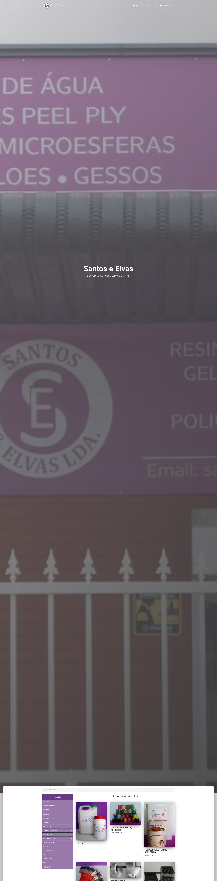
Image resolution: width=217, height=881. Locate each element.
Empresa (137, 5)
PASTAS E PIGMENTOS (50, 838)
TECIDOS (46, 810)
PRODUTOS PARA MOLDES (51, 830)
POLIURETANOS (48, 834)
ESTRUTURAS (47, 859)
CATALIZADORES (48, 818)
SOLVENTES (47, 826)
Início (46, 790)
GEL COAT (46, 814)
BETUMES (46, 846)
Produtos (151, 5)
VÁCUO (45, 855)
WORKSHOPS (47, 867)
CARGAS (46, 822)
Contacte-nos (166, 5)
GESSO (45, 863)
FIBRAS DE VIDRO (49, 806)
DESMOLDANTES (48, 842)
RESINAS (46, 802)
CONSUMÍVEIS (47, 851)
